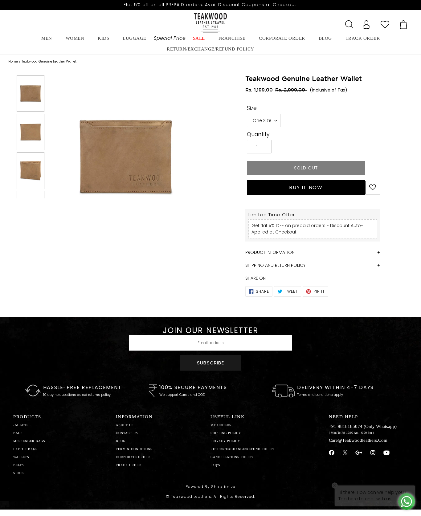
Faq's (215, 465)
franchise (232, 38)
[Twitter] (345, 453)
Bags (18, 433)
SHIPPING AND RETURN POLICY (275, 265)
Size (252, 108)
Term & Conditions (134, 449)
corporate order (282, 38)
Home (13, 61)
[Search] (348, 22)
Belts (18, 465)
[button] (372, 187)
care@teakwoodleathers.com (358, 440)
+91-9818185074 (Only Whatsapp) (363, 426)
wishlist (385, 22)
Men (46, 38)
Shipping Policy (226, 433)
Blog (120, 441)
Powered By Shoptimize (210, 486)
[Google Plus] (359, 453)
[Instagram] (373, 453)
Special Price (170, 38)
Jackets (21, 425)
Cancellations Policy (232, 457)
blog (325, 38)
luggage (134, 38)
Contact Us (127, 433)
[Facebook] (332, 453)
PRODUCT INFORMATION (270, 252)
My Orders (221, 425)
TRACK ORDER (128, 465)
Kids (103, 38)
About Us (125, 425)
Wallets (21, 457)
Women (75, 38)
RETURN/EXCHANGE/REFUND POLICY (210, 49)
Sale (199, 38)
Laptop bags (25, 449)
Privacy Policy (225, 441)
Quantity (258, 134)
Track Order (362, 38)
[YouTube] (386, 453)
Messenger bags (29, 441)
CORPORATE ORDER (133, 457)
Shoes (19, 473)
